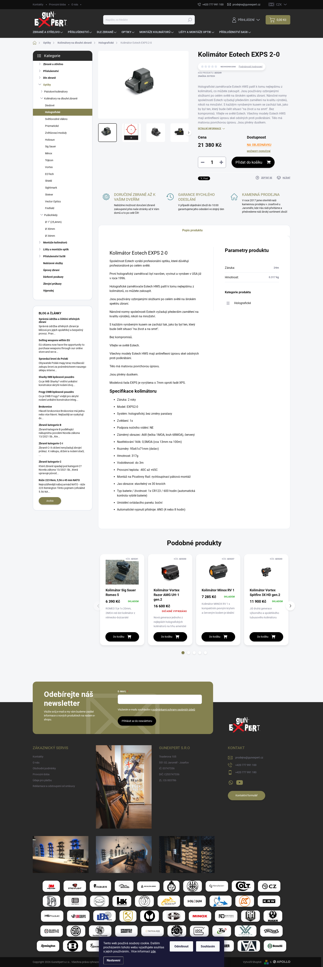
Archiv (50, 500)
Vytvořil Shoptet (252, 961)
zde (153, 951)
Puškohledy (51, 215)
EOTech (49, 174)
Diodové (49, 105)
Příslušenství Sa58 (54, 256)
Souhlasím (208, 946)
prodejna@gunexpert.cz (249, 757)
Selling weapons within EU (54, 340)
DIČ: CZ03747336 (169, 774)
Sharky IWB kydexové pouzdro (56, 376)
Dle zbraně (49, 77)
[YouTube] (239, 782)
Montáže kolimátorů (55, 242)
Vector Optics (53, 201)
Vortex (49, 167)
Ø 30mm (50, 228)
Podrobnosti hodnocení (250, 66)
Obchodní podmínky (44, 768)
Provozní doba (57, 4)
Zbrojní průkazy (52, 283)
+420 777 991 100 (245, 764)
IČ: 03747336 (167, 768)
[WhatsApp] (230, 782)
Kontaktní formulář (247, 795)
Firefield (49, 208)
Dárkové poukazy (53, 276)
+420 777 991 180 (245, 772)
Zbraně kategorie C (50, 461)
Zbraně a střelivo (53, 64)
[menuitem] (48, 32)
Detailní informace (209, 128)
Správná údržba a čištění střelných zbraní (59, 320)
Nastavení (113, 960)
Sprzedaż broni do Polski (53, 358)
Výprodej (48, 290)
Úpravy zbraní (51, 270)
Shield (48, 180)
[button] (183, 652)
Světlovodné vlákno (56, 119)
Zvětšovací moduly (56, 132)
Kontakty (38, 4)
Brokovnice (45, 406)
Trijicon (49, 160)
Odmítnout (181, 946)
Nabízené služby (53, 263)
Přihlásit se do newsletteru (137, 720)
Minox (48, 153)
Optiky (47, 84)
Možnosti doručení (258, 151)
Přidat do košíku (249, 162)
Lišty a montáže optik (56, 249)
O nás (74, 4)
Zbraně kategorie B (50, 424)
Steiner (49, 194)
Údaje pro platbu (42, 780)
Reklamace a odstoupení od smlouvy (54, 786)
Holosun (50, 139)
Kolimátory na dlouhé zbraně (60, 98)
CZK (279, 4)
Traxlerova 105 (167, 756)
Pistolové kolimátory (56, 91)
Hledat (190, 19)
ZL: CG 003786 (167, 780)
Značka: (206, 76)
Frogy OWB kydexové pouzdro (56, 391)
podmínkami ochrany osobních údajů (173, 709)
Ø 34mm (50, 235)
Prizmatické (52, 125)
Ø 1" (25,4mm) (53, 221)
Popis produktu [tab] (192, 230)
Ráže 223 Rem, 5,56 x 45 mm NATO (59, 480)
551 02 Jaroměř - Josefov (174, 762)
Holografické (52, 112)
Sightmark (51, 187)
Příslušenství (51, 71)
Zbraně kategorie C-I (51, 443)
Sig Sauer (50, 146)
